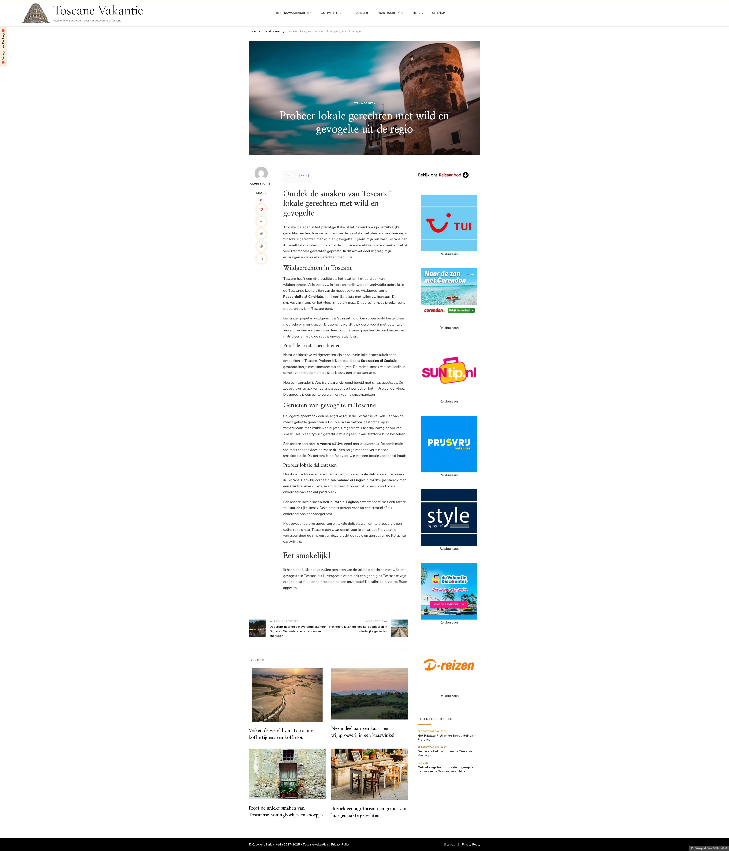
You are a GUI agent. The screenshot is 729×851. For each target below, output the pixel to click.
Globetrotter (261, 183)
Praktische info (390, 13)
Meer (416, 13)
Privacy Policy (340, 844)
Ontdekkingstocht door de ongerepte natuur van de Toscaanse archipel (445, 769)
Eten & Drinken (364, 103)
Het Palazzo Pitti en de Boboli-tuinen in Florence (447, 738)
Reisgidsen (359, 13)
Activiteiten (331, 13)
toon (304, 175)
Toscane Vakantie (98, 11)
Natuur (423, 762)
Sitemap (438, 13)
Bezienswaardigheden (294, 13)
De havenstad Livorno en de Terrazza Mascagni (445, 754)
